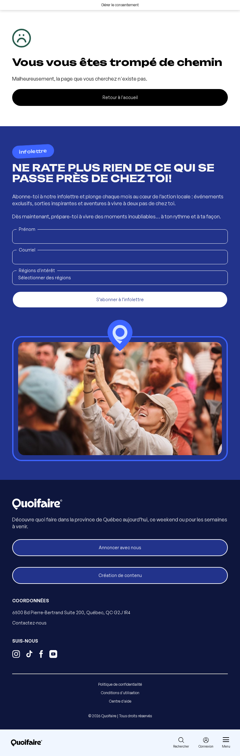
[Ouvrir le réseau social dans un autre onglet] (16, 654)
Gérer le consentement (120, 4)
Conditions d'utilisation (120, 692)
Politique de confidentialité (120, 684)
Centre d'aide (120, 701)
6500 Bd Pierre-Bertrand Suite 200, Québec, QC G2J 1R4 (71, 612)
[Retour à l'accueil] (26, 742)
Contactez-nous (29, 622)
